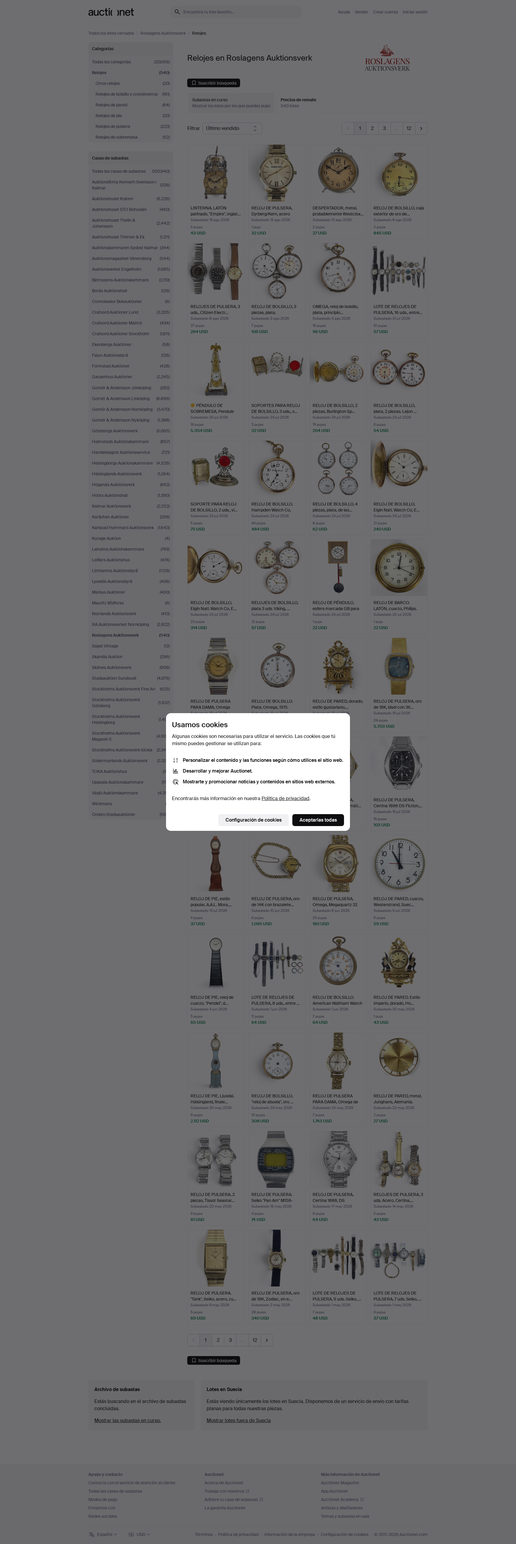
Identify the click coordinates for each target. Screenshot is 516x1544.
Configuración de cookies (253, 820)
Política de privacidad (285, 798)
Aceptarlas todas (318, 820)
